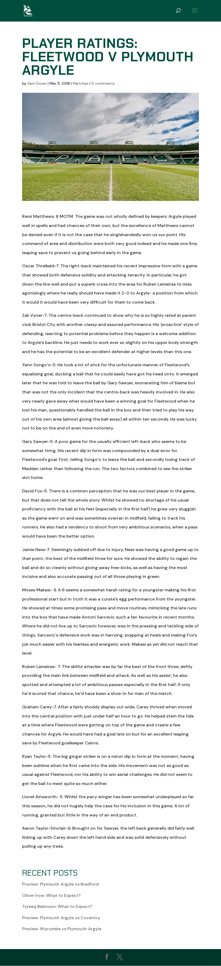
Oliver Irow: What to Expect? (51, 895)
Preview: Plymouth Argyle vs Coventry (61, 918)
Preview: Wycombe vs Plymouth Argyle (61, 929)
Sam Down (37, 83)
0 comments (103, 83)
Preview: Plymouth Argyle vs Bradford (60, 884)
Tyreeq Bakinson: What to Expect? (57, 906)
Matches (80, 83)
